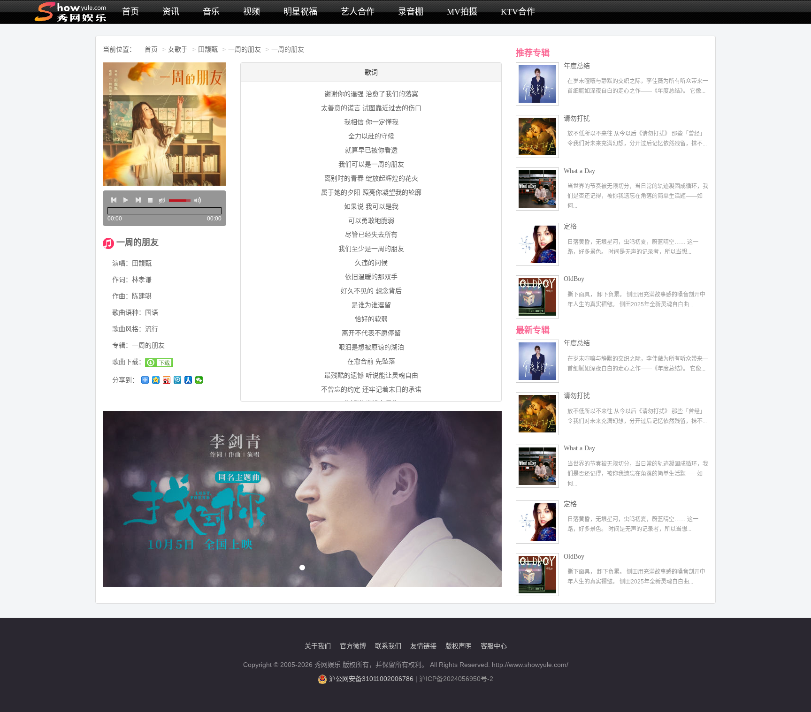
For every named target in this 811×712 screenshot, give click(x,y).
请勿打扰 (577, 118)
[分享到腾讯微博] (178, 380)
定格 (570, 226)
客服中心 (494, 646)
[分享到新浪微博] (167, 380)
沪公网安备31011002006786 (371, 678)
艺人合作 (358, 11)
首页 (130, 11)
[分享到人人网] (188, 380)
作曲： (122, 296)
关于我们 (318, 646)
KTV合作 (518, 11)
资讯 (170, 11)
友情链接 (423, 646)
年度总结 (577, 65)
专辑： (122, 345)
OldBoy (574, 278)
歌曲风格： (128, 329)
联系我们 (388, 646)
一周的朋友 (244, 49)
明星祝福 (300, 11)
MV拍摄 (462, 11)
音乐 (211, 11)
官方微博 (353, 646)
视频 (251, 11)
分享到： (125, 380)
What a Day (579, 170)
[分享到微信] (199, 380)
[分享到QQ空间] (156, 380)
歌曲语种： (128, 312)
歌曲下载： (128, 361)
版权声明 (458, 646)
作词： (122, 279)
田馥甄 (208, 49)
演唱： (122, 263)
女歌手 (178, 49)
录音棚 (410, 11)
